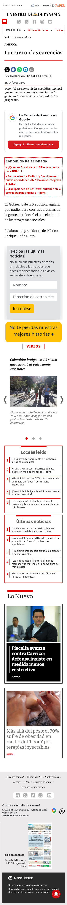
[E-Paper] (58, 5)
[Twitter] (7, 69)
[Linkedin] (25, 69)
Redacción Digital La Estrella (30, 76)
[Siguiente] (61, 399)
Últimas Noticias (38, 30)
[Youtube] (50, 21)
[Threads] (19, 21)
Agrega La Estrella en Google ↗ (33, 144)
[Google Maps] (54, 811)
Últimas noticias (33, 521)
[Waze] (62, 811)
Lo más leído (34, 452)
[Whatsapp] (19, 69)
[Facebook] (35, 21)
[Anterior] (5, 399)
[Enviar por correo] (31, 69)
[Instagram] (43, 21)
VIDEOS (33, 346)
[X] (27, 21)
